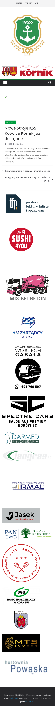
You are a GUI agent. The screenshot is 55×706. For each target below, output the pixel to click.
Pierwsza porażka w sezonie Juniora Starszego (27, 171)
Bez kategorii (10, 122)
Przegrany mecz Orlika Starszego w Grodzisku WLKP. (27, 179)
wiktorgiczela (19, 144)
